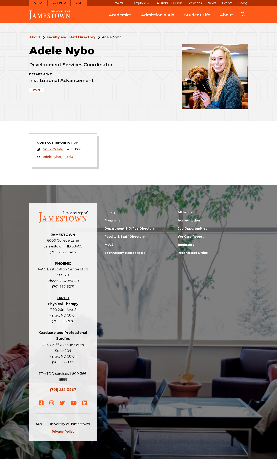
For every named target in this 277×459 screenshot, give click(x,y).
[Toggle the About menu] (226, 18)
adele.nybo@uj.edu (58, 157)
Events (227, 3)
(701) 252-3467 (63, 390)
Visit (79, 3)
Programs (112, 220)
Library (110, 212)
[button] (243, 14)
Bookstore (186, 245)
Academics (120, 14)
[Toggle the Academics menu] (120, 18)
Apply (38, 3)
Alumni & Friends (169, 3)
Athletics (195, 3)
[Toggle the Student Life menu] (197, 18)
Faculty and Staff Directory (71, 37)
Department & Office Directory (130, 228)
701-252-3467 (53, 149)
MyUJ (109, 245)
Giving (243, 3)
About (226, 14)
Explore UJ (142, 3)
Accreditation (189, 220)
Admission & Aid (157, 14)
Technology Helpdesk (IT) (126, 253)
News (212, 3)
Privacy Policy (63, 431)
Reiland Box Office (193, 253)
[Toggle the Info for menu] (120, 4)
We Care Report (191, 236)
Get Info (59, 3)
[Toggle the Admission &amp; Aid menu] (158, 18)
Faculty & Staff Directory (125, 236)
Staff (36, 90)
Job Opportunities (192, 228)
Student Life (197, 14)
